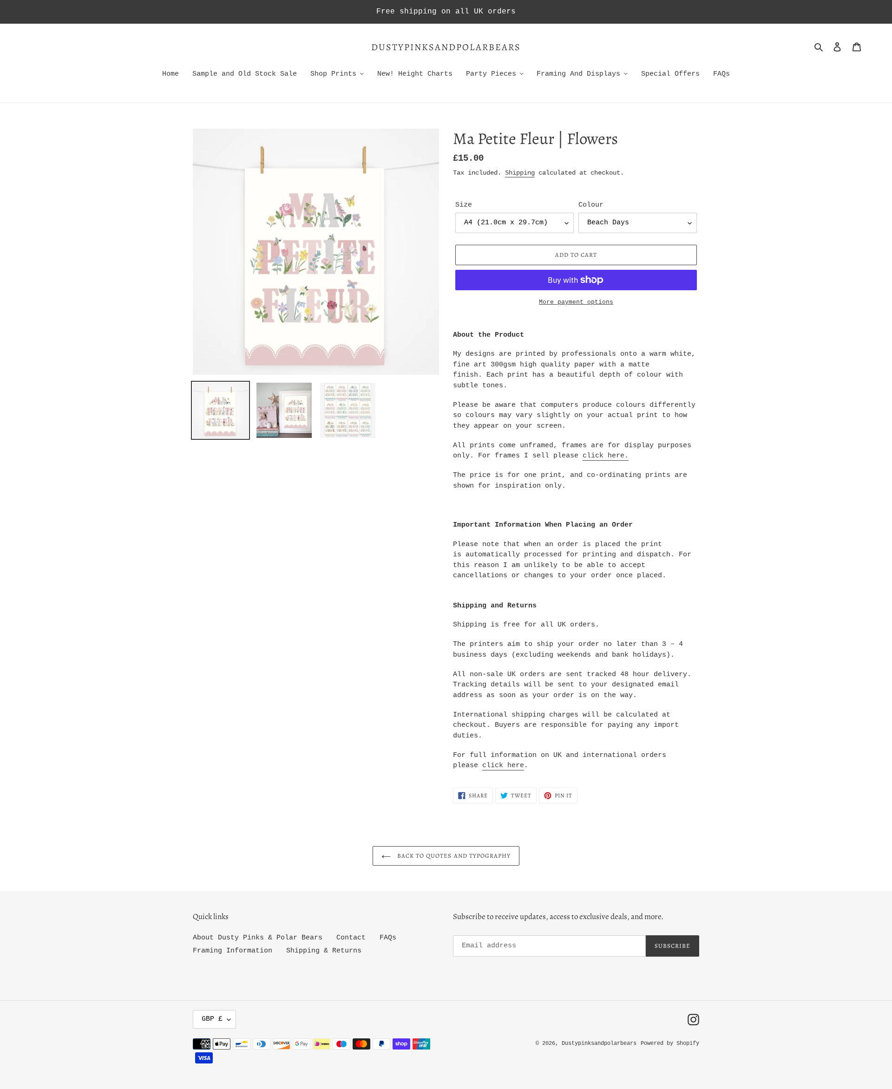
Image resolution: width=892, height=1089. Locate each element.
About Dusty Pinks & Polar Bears (257, 938)
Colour (590, 205)
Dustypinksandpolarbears (446, 47)
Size (463, 205)
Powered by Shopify (670, 1043)
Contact (351, 938)
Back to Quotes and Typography (453, 856)
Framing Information (232, 951)
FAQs (388, 938)
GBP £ (212, 1019)
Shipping (520, 172)
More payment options (576, 302)
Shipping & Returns (323, 951)
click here (603, 456)
